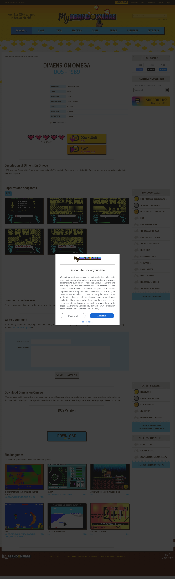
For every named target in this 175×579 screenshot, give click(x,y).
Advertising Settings (77, 305)
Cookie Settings (79, 308)
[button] (87, 321)
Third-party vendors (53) (84, 291)
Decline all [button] (73, 316)
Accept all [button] (101, 315)
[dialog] (87, 289)
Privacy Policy (93, 308)
